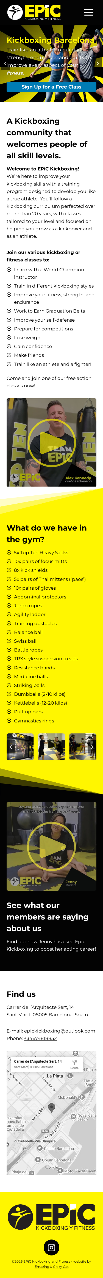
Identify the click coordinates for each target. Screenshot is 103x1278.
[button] (20, 746)
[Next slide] (92, 746)
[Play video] (51, 442)
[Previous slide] (5, 63)
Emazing (42, 1267)
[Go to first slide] (97, 63)
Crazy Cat (61, 1267)
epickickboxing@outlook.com (59, 1031)
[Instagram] (52, 1247)
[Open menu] (88, 12)
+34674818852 (40, 1038)
